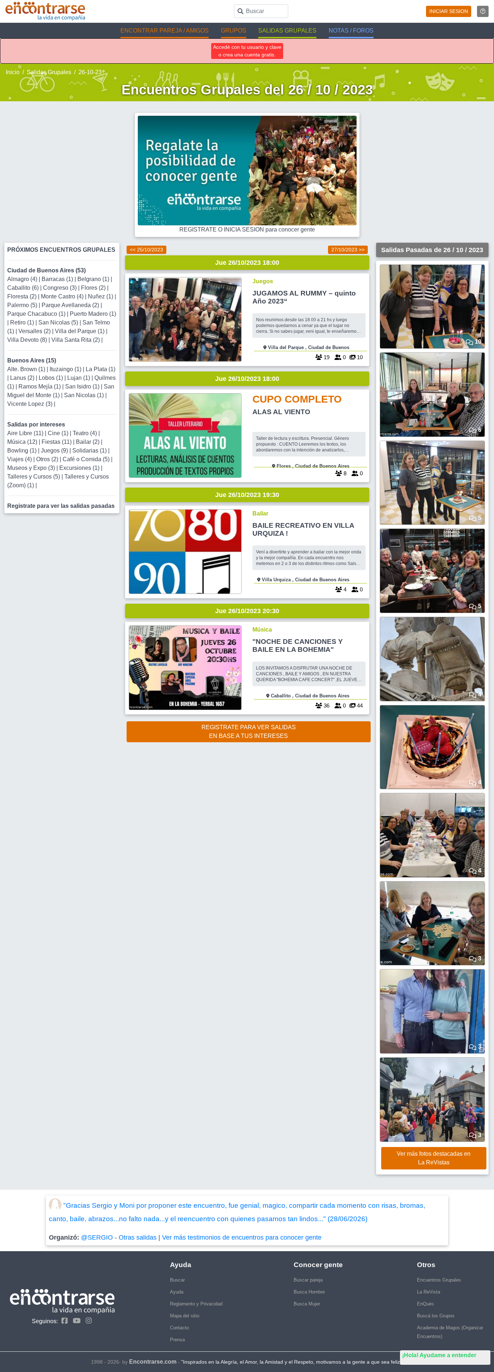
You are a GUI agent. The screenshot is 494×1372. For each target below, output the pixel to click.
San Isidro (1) (83, 386)
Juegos (262, 281)
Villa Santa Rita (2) (76, 340)
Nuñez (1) (101, 296)
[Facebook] (63, 1321)
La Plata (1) (100, 369)
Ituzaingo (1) (66, 369)
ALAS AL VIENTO (281, 412)
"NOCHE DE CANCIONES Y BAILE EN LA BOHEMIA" (297, 645)
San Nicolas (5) (59, 322)
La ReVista (428, 1292)
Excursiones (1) (80, 468)
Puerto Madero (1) (93, 314)
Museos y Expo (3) (31, 468)
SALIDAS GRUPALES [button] (287, 30)
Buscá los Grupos (436, 1315)
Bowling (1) (22, 450)
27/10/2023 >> (348, 249)
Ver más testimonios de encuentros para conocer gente (241, 1237)
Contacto (179, 1327)
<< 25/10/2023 (146, 249)
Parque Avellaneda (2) (71, 305)
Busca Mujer (307, 1304)
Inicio (13, 72)
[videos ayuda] (483, 11)
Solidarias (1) (90, 450)
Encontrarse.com (152, 1362)
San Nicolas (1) (84, 395)
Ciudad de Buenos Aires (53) (46, 270)
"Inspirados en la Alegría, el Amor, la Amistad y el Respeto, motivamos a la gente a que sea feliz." (292, 1362)
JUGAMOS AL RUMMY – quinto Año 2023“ (304, 297)
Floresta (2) (22, 296)
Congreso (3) (60, 288)
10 (359, 357)
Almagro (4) (23, 279)
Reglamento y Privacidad (196, 1304)
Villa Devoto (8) (27, 340)
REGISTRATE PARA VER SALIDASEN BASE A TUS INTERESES (248, 731)
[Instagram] (87, 1321)
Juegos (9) (55, 450)
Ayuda (176, 1292)
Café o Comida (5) (87, 459)
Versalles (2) (35, 331)
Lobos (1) (51, 378)
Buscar (177, 1280)
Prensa (177, 1339)
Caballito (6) (23, 288)
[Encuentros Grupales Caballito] (185, 667)
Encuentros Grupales (439, 1280)
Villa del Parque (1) (80, 331)
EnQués (425, 1304)
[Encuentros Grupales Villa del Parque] (185, 319)
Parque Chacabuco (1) (37, 314)
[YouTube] (75, 1321)
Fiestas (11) (57, 442)
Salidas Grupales (49, 72)
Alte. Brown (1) (27, 369)
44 (359, 705)
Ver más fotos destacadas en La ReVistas (433, 1158)
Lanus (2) (23, 378)
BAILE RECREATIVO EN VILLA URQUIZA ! (303, 529)
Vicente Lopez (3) (30, 404)
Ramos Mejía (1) (40, 386)
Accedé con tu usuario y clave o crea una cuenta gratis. (247, 51)
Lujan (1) (79, 378)
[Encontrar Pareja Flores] (185, 435)
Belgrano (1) (94, 279)
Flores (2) (94, 288)
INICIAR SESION (448, 11)
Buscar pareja (308, 1280)
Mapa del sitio (184, 1315)
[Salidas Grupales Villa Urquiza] (185, 551)
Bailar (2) (88, 442)
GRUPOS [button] (233, 30)
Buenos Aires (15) (31, 360)
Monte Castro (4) (63, 296)
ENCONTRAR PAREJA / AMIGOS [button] (164, 30)
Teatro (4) (85, 433)
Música (262, 629)
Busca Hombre (309, 1292)
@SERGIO (97, 1237)
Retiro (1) (22, 322)
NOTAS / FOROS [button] (351, 30)
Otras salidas (138, 1237)
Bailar (260, 513)
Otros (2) (48, 459)
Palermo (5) (23, 305)
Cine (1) (59, 433)
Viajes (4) (20, 459)
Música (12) (23, 442)
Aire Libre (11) (26, 433)
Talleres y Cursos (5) (34, 476)
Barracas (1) (58, 279)
